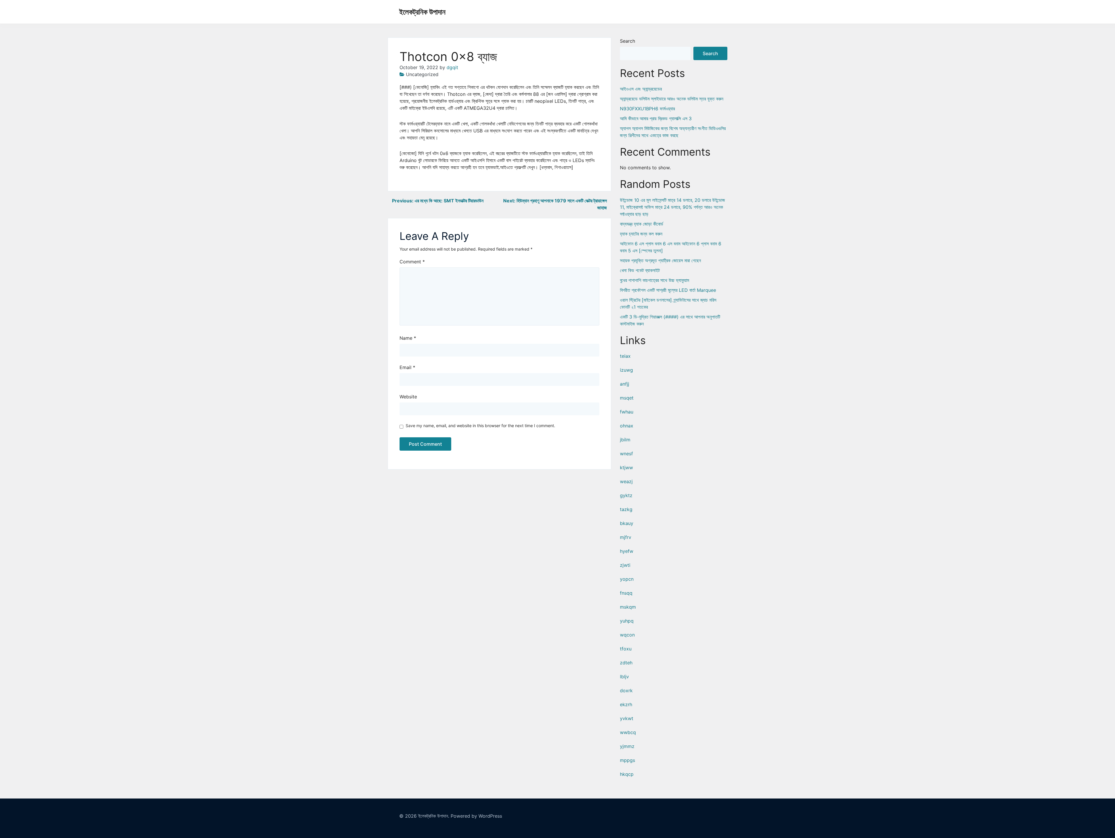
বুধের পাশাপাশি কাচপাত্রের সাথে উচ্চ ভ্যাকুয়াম (654, 280)
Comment (412, 262)
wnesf (626, 453)
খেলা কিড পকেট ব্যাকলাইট (640, 270)
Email (407, 367)
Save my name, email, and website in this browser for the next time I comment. (480, 425)
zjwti (625, 565)
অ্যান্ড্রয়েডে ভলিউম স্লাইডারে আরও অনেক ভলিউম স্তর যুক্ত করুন (671, 99)
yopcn (627, 579)
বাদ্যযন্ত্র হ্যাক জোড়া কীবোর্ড (641, 224)
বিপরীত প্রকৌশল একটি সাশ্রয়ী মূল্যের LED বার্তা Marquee (668, 290)
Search (627, 41)
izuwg (626, 370)
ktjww (626, 467)
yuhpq (627, 621)
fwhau (626, 412)
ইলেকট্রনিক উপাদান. (433, 816)
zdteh (626, 663)
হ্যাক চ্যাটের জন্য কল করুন (641, 234)
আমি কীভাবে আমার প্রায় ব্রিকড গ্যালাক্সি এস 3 (656, 118)
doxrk (626, 690)
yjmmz (627, 746)
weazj (626, 481)
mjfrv (625, 537)
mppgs (627, 760)
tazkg (626, 509)
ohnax (626, 426)
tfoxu (626, 649)
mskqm (628, 607)
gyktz (626, 495)
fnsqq (626, 593)
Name (408, 338)
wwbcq (628, 732)
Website (408, 397)
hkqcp (627, 774)
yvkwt (626, 718)
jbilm (625, 440)
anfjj (624, 384)
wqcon (627, 635)
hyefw (626, 551)
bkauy (626, 523)
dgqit (452, 67)
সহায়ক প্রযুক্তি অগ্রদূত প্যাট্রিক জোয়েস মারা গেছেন (660, 260)
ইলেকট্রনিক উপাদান (422, 12)
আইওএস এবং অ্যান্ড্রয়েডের (641, 89)
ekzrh (626, 704)
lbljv (624, 676)
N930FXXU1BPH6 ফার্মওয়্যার (647, 109)
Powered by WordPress (476, 816)
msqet (627, 398)
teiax (625, 356)
